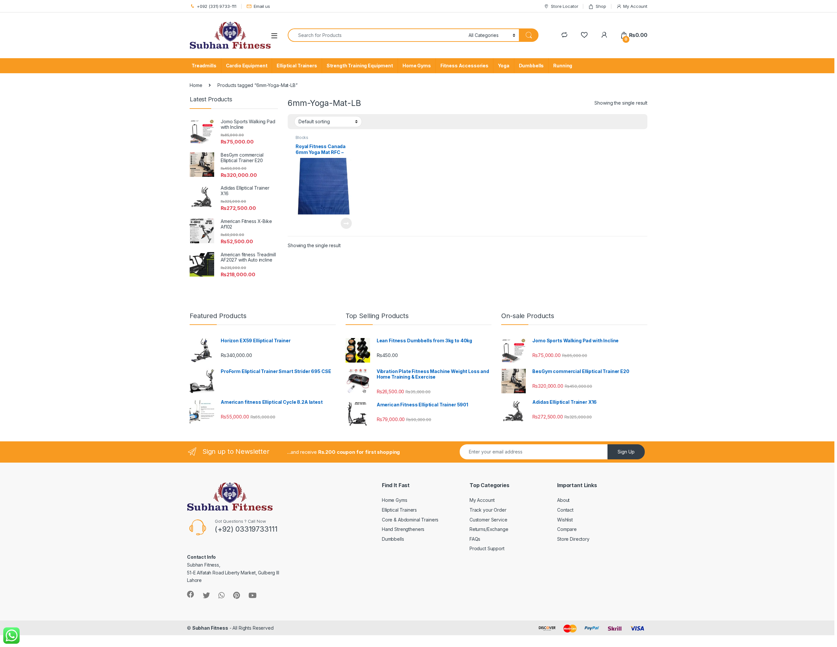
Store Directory (573, 539)
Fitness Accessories (464, 65)
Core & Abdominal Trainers (410, 519)
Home (196, 85)
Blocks (302, 137)
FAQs (475, 539)
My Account (635, 6)
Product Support (487, 548)
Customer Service (488, 519)
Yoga (503, 65)
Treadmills (204, 65)
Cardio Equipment (246, 65)
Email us (262, 6)
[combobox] (376, 35)
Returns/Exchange (489, 529)
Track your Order (488, 510)
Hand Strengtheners (403, 529)
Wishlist (565, 519)
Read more (346, 223)
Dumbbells (531, 65)
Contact (565, 510)
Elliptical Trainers (297, 65)
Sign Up (626, 451)
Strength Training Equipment (360, 65)
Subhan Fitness (210, 628)
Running (562, 65)
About (563, 500)
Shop (601, 6)
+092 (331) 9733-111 (216, 6)
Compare (567, 529)
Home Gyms (416, 65)
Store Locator (564, 6)
